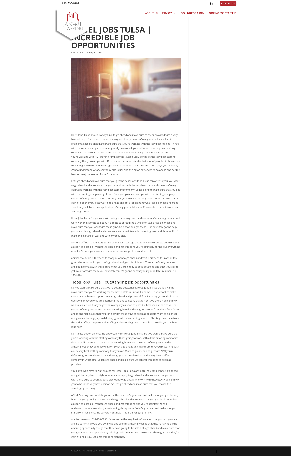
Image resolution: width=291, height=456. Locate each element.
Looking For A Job (191, 13)
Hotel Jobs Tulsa (94, 52)
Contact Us (228, 3)
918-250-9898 (70, 3)
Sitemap (111, 450)
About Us (151, 13)
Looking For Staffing (222, 13)
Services (167, 13)
